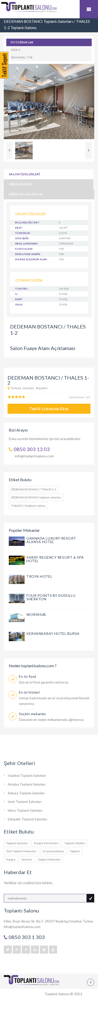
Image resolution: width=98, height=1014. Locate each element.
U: (16, 293)
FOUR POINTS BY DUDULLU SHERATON (50, 597)
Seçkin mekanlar (32, 714)
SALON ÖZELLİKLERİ (24, 174)
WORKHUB (36, 614)
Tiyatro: (21, 288)
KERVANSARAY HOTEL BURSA (53, 633)
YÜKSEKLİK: (23, 232)
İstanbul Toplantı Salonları (27, 776)
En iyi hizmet (29, 692)
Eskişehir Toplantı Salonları (27, 819)
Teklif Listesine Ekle (49, 408)
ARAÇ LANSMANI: (26, 243)
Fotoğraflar (22, 42)
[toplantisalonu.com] (49, 10)
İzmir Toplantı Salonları (24, 802)
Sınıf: (19, 299)
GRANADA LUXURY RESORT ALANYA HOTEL (51, 540)
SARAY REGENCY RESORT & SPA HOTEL (55, 559)
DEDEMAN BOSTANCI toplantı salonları (36, 497)
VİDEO (15, 49)
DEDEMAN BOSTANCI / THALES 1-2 (33, 489)
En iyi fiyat (27, 676)
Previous (9, 150)
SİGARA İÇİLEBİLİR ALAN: (31, 259)
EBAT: (19, 227)
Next (88, 150)
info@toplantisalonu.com (34, 456)
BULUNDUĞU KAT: (27, 222)
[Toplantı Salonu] (31, 980)
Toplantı (75, 851)
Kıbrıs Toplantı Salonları (25, 810)
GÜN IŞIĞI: (22, 238)
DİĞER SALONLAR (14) (26, 194)
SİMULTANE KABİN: (28, 254)
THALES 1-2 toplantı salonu (28, 505)
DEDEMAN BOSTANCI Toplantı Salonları (38, 21)
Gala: (19, 304)
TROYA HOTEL (39, 576)
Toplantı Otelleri (74, 843)
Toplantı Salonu (56, 994)
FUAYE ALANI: (24, 248)
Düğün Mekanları (49, 859)
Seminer (26, 859)
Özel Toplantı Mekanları (21, 851)
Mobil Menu (89, 9)
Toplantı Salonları (17, 843)
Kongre (11, 859)
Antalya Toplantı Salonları (26, 784)
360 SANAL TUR (22, 57)
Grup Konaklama (53, 851)
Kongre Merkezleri (46, 843)
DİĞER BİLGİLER (21, 184)
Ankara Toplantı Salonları (26, 793)
